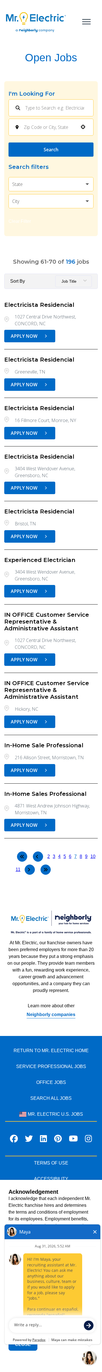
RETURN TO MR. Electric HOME (51, 1050)
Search (51, 149)
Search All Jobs (51, 1098)
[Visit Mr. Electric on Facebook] (14, 1140)
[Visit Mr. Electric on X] (29, 1140)
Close (23, 1344)
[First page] (22, 856)
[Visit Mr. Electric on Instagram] (88, 1140)
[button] (51, 184)
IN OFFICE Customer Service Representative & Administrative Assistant (46, 621)
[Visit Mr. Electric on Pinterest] (58, 1140)
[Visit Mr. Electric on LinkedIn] (43, 1140)
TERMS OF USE (51, 1163)
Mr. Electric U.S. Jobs (55, 1114)
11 (18, 869)
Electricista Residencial (39, 304)
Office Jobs (51, 1082)
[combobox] (49, 127)
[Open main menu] (86, 22)
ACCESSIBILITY (51, 1178)
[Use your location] (83, 127)
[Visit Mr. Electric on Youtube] (73, 1140)
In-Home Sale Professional (43, 745)
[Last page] (46, 870)
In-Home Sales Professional (45, 793)
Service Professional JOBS (51, 1066)
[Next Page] (30, 870)
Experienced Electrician (39, 560)
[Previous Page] (38, 856)
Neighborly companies (51, 1014)
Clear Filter (19, 221)
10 (92, 856)
